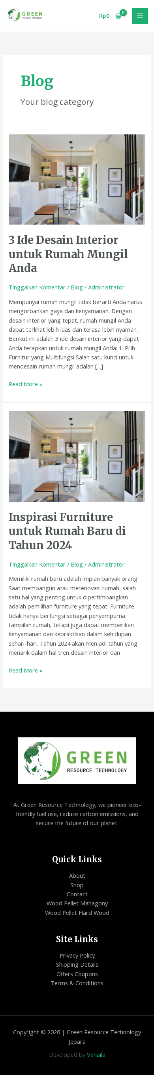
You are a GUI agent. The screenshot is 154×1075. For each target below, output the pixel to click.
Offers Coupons (77, 974)
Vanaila (96, 1054)
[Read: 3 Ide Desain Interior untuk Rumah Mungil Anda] (77, 179)
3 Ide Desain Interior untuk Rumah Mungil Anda (68, 254)
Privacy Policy (77, 955)
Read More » (26, 384)
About (77, 875)
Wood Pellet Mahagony (77, 903)
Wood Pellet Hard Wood (77, 912)
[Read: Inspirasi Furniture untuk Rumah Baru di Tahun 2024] (77, 455)
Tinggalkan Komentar (37, 287)
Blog (77, 287)
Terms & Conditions (77, 983)
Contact (77, 894)
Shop (77, 885)
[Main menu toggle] (140, 16)
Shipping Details (77, 964)
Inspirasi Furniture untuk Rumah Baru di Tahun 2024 (67, 531)
